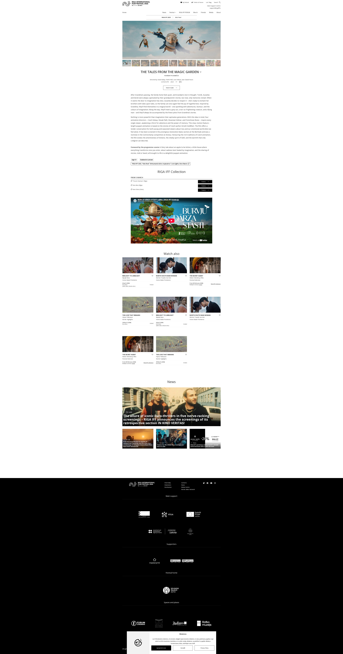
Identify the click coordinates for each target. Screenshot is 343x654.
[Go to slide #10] (210, 63)
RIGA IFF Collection (216, 284)
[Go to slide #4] (154, 63)
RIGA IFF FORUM (184, 12)
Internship (167, 483)
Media (211, 12)
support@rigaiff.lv (215, 8)
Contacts (184, 483)
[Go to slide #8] (191, 63)
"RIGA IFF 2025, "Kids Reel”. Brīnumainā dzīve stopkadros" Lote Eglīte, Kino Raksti (159, 164)
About (219, 12)
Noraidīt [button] (183, 648)
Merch (195, 12)
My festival (185, 2)
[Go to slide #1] (126, 63)
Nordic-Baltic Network (188, 489)
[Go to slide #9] (201, 63)
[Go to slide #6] (173, 63)
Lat (207, 2)
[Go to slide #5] (164, 63)
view (200, 284)
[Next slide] (219, 40)
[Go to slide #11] (219, 63)
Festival (171, 12)
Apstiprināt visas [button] (161, 648)
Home (124, 12)
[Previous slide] (124, 40)
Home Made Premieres (129, 280)
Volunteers (167, 485)
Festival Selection (195, 280)
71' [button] (177, 82)
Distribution (168, 487)
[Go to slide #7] (182, 63)
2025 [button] (172, 82)
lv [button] (181, 82)
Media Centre (185, 487)
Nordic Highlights (127, 319)
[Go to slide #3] (145, 63)
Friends (203, 12)
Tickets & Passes (198, 2)
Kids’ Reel (178, 17)
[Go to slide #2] (136, 63)
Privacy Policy (204, 648)
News (164, 12)
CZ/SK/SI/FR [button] (165, 82)
